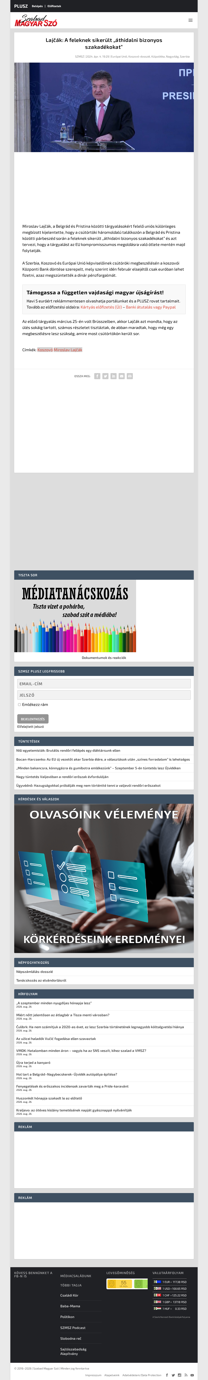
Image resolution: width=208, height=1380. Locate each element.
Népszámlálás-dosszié (34, 971)
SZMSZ (79, 56)
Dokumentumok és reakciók (104, 657)
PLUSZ (21, 6)
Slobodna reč (70, 1338)
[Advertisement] (104, 188)
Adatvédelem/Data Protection (141, 1375)
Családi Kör (69, 1295)
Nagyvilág (172, 56)
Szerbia (185, 56)
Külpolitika (158, 56)
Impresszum (93, 1375)
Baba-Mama (70, 1306)
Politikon (67, 1317)
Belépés (37, 6)
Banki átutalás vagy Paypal (151, 306)
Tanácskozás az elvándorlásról (41, 980)
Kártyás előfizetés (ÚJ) (101, 306)
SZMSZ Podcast (73, 1328)
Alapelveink (111, 1375)
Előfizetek (54, 6)
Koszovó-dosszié (139, 56)
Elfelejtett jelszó (30, 726)
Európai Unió (119, 56)
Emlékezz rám (34, 704)
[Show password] (184, 695)
